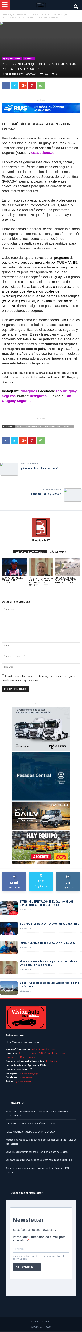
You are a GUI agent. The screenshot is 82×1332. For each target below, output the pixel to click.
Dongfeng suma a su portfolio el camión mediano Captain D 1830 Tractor (37, 1170)
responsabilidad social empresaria (43, 426)
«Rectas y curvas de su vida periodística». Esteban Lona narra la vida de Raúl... (49, 963)
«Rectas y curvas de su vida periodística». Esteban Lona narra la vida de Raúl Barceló (41, 581)
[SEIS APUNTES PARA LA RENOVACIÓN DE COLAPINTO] (14, 567)
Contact (46, 1321)
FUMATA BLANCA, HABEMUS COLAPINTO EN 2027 (47, 942)
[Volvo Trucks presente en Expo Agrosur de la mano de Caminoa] (9, 988)
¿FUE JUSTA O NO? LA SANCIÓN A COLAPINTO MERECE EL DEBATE (65, 580)
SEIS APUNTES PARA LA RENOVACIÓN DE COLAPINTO (12, 580)
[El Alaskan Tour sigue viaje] (73, 495)
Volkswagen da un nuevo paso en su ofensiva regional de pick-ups (39, 1160)
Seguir (68, 873)
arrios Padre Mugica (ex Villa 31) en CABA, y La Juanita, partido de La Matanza (40, 301)
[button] (75, 6)
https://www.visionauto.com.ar (22, 1042)
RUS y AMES (67, 262)
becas (19, 426)
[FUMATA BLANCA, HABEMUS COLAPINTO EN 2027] (9, 947)
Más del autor (58, 551)
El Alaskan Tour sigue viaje (45, 494)
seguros (68, 426)
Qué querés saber (11, 58)
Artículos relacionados (30, 551)
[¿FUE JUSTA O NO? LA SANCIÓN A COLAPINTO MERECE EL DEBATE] (67, 567)
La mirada (29, 58)
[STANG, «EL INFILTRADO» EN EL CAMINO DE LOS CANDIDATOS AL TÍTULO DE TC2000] (9, 908)
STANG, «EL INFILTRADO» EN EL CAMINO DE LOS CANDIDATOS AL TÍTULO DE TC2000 (46, 903)
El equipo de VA (14, 73)
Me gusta (14, 873)
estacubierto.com (44, 153)
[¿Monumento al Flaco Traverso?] (9, 469)
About (34, 1321)
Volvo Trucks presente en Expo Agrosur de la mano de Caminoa (49, 984)
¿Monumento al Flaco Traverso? (39, 468)
